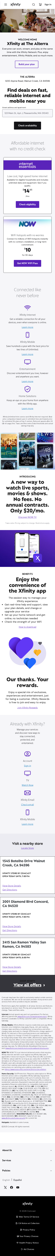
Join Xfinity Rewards (27, 708)
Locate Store (27, 848)
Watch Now (27, 785)
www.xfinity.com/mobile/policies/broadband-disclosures (27, 1048)
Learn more (27, 327)
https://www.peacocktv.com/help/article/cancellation (25, 1069)
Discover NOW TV (27, 517)
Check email (27, 805)
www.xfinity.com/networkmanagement (32, 1017)
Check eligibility (27, 204)
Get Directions (9, 890)
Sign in (27, 766)
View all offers (27, 984)
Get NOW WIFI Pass (27, 263)
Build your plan (27, 64)
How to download (27, 627)
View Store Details (11, 886)
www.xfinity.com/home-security (13, 1118)
